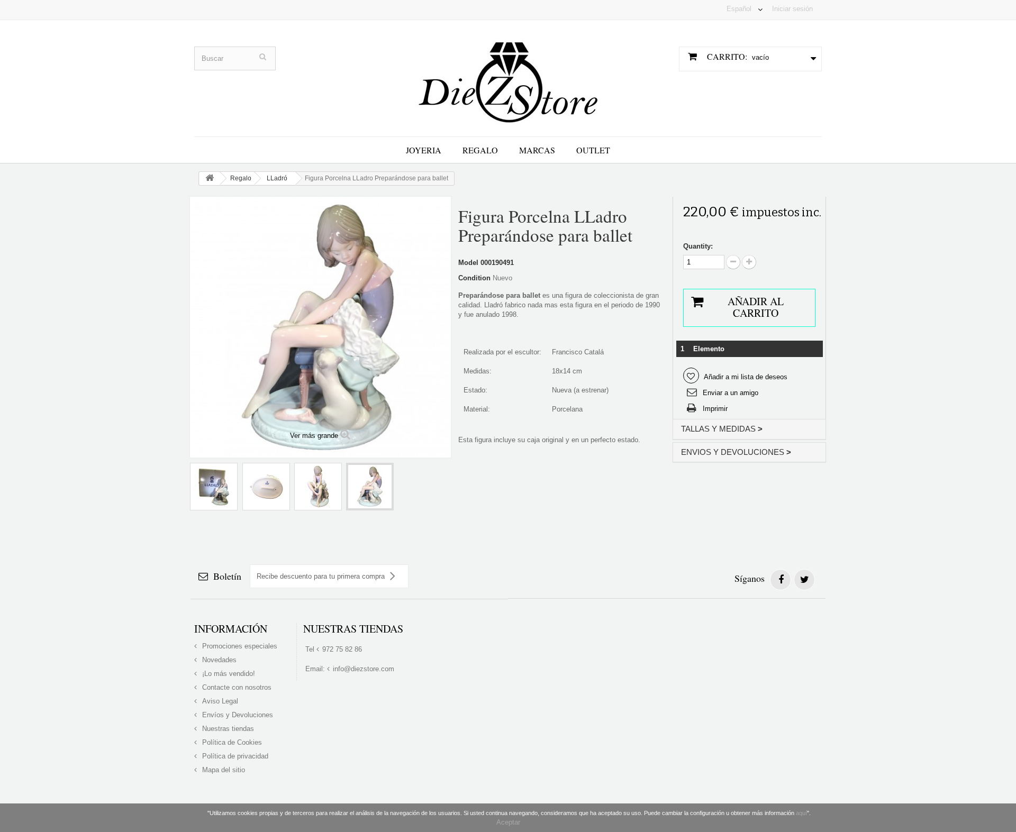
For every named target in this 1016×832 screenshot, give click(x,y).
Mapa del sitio (222, 770)
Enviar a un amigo (730, 393)
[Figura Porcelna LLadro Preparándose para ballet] (213, 486)
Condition (474, 278)
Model (468, 263)
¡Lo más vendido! (227, 674)
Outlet (593, 150)
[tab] (749, 429)
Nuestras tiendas (227, 729)
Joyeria (423, 150)
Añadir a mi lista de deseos (744, 377)
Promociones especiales (238, 646)
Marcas (537, 150)
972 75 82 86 (342, 649)
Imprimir (715, 409)
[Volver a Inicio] (209, 178)
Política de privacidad (234, 756)
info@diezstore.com (363, 669)
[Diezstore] (508, 77)
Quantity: (698, 246)
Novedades (218, 660)
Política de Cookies (231, 742)
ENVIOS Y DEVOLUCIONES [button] (736, 451)
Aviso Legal (219, 701)
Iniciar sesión (792, 9)
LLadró (277, 178)
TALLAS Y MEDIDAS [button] (722, 428)
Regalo (480, 150)
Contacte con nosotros (235, 687)
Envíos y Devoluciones (236, 715)
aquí (801, 813)
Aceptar (508, 822)
